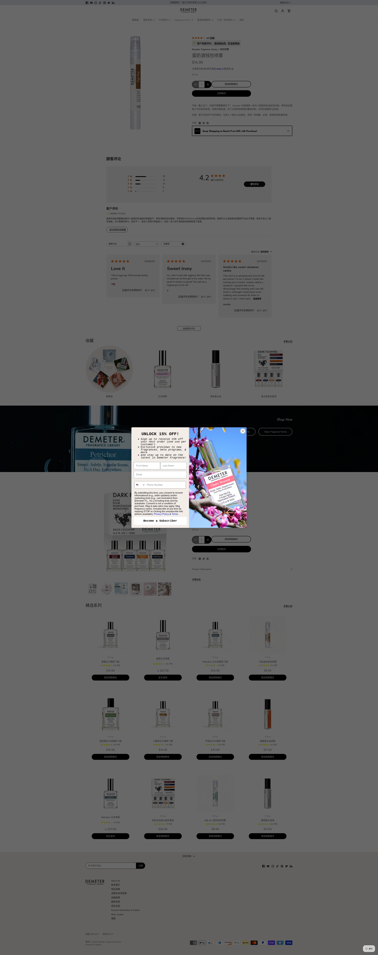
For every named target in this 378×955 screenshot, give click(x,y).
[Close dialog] (242, 431)
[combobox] (140, 484)
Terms (175, 514)
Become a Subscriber (160, 521)
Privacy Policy (161, 514)
